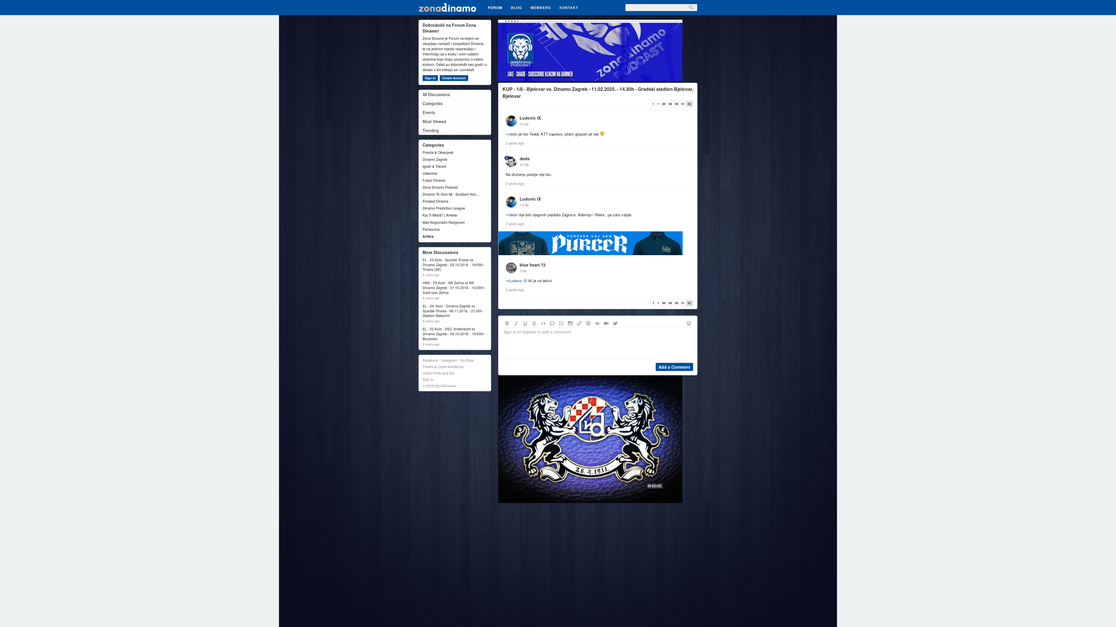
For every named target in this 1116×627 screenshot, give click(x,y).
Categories (433, 103)
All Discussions (436, 94)
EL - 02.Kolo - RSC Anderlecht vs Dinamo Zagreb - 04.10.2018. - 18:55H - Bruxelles (454, 334)
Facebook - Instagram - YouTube (448, 360)
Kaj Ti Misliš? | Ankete (440, 214)
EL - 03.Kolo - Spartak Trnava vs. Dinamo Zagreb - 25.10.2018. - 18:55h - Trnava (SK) (454, 264)
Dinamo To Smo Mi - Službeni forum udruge (452, 194)
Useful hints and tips (439, 372)
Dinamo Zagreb (435, 159)
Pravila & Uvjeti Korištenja (443, 366)
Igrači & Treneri (434, 166)
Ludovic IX (530, 118)
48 (664, 104)
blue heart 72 (533, 265)
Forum (495, 7)
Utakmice (430, 173)
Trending (431, 130)
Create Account (454, 78)
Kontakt (568, 7)
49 (670, 104)
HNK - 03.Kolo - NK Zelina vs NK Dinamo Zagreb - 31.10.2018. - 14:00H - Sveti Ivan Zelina (454, 287)
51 (683, 104)
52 (689, 104)
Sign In (430, 78)
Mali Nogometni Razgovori (444, 222)
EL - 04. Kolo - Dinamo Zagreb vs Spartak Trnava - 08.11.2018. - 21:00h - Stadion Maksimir (453, 311)
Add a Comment (674, 367)
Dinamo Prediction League (444, 208)
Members (541, 7)
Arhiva (428, 236)
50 (676, 104)
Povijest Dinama (435, 201)
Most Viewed (434, 121)
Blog (516, 7)
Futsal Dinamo (434, 180)
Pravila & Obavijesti (438, 152)
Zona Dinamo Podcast (440, 187)
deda (511, 134)
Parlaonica (431, 229)
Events (429, 112)
